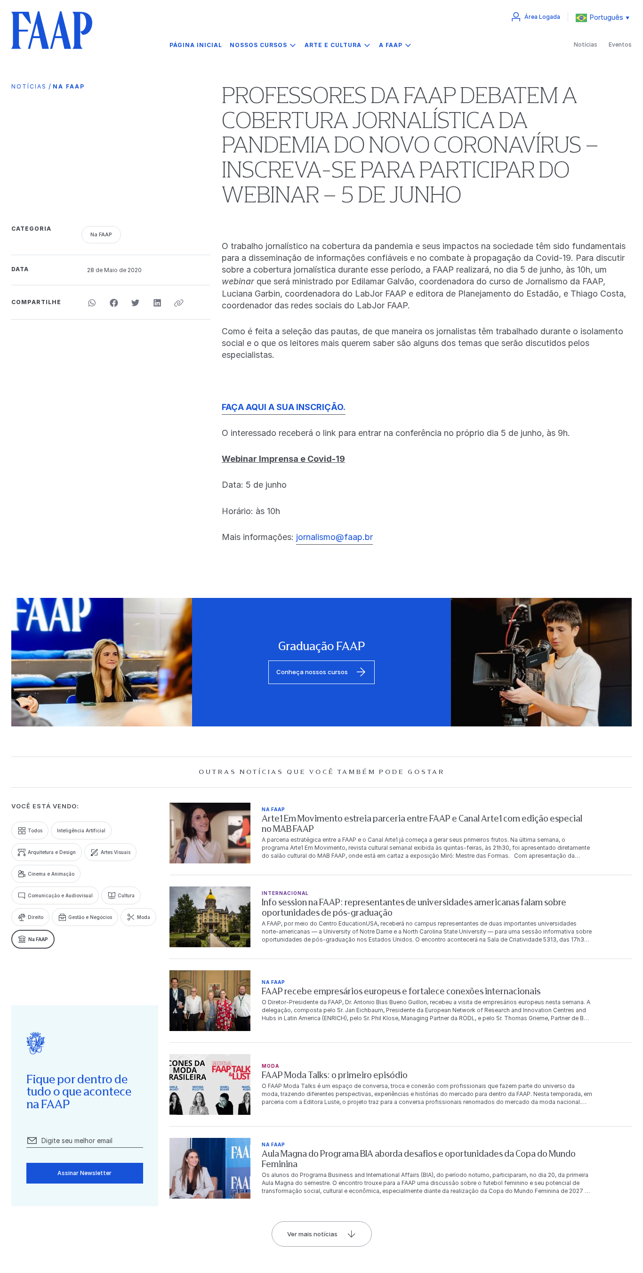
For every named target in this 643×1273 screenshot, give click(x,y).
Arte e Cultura (333, 44)
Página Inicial (195, 45)
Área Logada (542, 16)
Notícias (585, 44)
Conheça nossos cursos (312, 672)
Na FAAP (69, 86)
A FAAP (390, 44)
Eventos (620, 44)
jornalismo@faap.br (334, 537)
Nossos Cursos (258, 44)
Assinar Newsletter (84, 1172)
